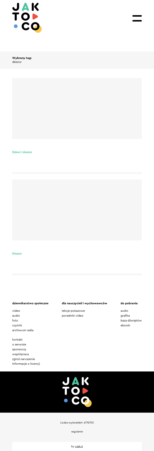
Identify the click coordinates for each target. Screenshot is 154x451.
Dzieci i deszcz (22, 152)
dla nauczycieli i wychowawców (84, 303)
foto (15, 320)
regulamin (77, 431)
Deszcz (17, 253)
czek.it (79, 446)
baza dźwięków (131, 320)
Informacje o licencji (26, 363)
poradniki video (72, 315)
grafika (125, 315)
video (16, 310)
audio (16, 315)
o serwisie (19, 344)
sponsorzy (19, 349)
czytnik (17, 325)
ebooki (125, 325)
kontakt (17, 339)
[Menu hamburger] (137, 18)
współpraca (20, 354)
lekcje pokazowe (73, 310)
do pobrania (129, 303)
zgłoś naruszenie (23, 359)
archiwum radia (22, 330)
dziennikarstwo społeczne (30, 303)
